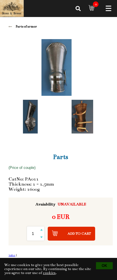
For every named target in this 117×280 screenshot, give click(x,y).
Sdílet (12, 255)
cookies (49, 273)
